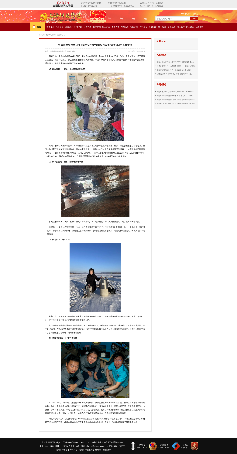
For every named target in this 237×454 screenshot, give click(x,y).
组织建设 (69, 26)
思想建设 (59, 26)
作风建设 (143, 26)
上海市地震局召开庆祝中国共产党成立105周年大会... (176, 91)
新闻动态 (171, 26)
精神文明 (97, 26)
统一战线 (162, 26)
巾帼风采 (125, 26)
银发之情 (134, 26)
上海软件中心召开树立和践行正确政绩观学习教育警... (176, 103)
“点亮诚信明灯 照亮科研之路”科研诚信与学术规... (174, 74)
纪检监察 (199, 26)
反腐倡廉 (153, 26)
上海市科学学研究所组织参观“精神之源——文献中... (176, 95)
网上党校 (181, 26)
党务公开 (50, 26)
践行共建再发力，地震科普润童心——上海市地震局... (176, 66)
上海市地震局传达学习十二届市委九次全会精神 (174, 70)
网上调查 (190, 26)
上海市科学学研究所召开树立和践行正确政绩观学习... (176, 99)
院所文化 (61, 34)
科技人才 (87, 26)
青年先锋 (115, 26)
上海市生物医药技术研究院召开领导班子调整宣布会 (176, 62)
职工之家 (106, 26)
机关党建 (78, 26)
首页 (39, 26)
